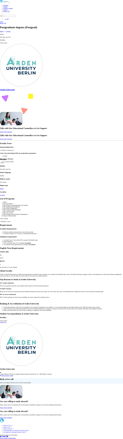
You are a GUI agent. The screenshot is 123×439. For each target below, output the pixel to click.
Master (2, 31)
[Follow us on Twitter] (2, 436)
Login (1, 21)
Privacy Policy (4, 438)
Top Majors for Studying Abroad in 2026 (14, 432)
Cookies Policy (12, 438)
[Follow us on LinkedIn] (7, 436)
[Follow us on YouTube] (4, 436)
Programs (5, 5)
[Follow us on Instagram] (5, 436)
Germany (8, 31)
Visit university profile (7, 375)
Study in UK (6, 427)
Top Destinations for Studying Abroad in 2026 (15, 430)
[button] (0, 150)
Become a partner (8, 8)
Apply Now (3, 322)
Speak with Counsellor (6, 132)
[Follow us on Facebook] (0, 436)
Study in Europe (7, 429)
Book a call (6, 11)
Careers (5, 10)
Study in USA (7, 425)
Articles (5, 7)
